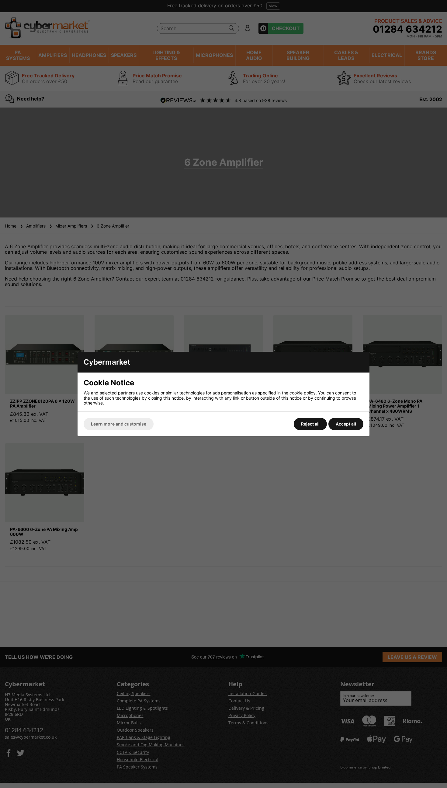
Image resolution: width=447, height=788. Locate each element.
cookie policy (302, 392)
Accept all (346, 423)
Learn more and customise (118, 423)
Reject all (310, 423)
